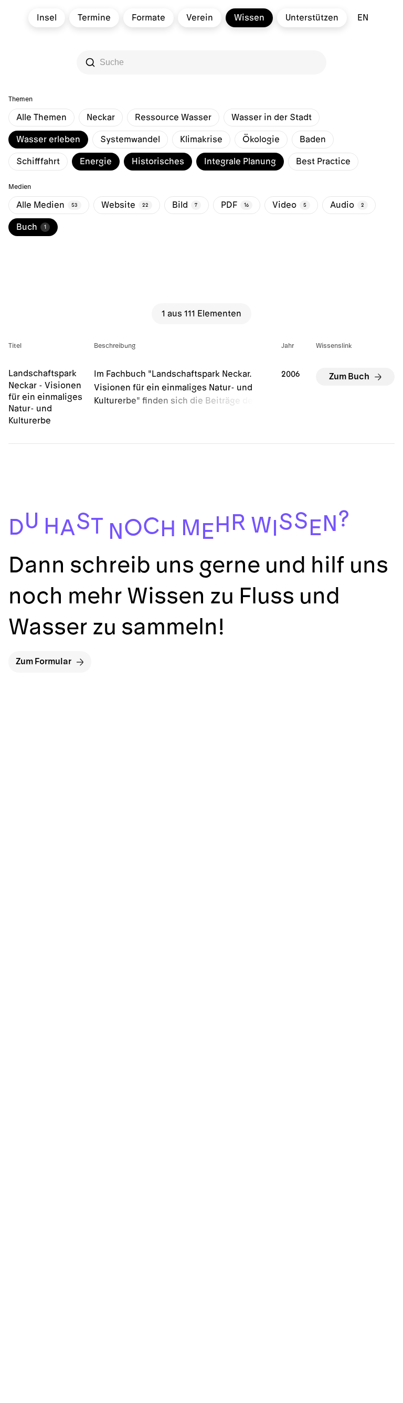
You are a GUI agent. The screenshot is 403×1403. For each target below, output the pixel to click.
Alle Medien (47, 205)
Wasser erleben (48, 139)
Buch (31, 227)
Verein (199, 18)
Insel (47, 18)
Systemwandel (130, 139)
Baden (313, 139)
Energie (96, 161)
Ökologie (261, 139)
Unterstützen (311, 18)
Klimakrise (201, 139)
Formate (148, 18)
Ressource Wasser (173, 117)
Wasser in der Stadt (271, 117)
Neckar (101, 117)
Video (289, 205)
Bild (184, 205)
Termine (94, 18)
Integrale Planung (240, 161)
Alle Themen (41, 117)
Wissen (249, 18)
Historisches (158, 161)
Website (125, 205)
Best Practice (323, 161)
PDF (235, 205)
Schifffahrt (38, 161)
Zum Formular (43, 661)
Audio (347, 205)
